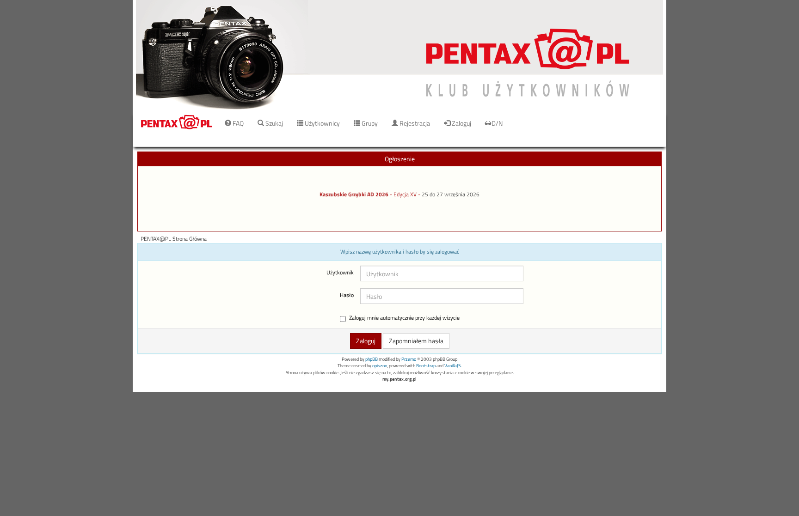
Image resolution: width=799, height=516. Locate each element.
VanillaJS (452, 365)
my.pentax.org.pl (399, 379)
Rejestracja (414, 123)
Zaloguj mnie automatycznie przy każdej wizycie (404, 318)
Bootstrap (426, 365)
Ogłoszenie (400, 159)
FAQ (237, 123)
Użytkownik (340, 272)
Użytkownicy (321, 123)
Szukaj (273, 123)
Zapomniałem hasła (416, 341)
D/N (497, 123)
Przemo (408, 359)
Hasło (347, 295)
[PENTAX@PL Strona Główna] (399, 55)
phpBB (371, 359)
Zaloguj (460, 123)
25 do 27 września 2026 (450, 194)
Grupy (369, 123)
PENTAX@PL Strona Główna (174, 239)
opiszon (379, 365)
